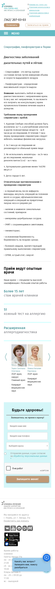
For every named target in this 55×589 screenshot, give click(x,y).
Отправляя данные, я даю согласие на (28, 456)
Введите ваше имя (18, 426)
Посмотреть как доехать (16, 521)
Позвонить (11, 25)
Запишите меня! (27, 479)
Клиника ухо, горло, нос (38, 5)
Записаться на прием (37, 25)
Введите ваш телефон (20, 436)
